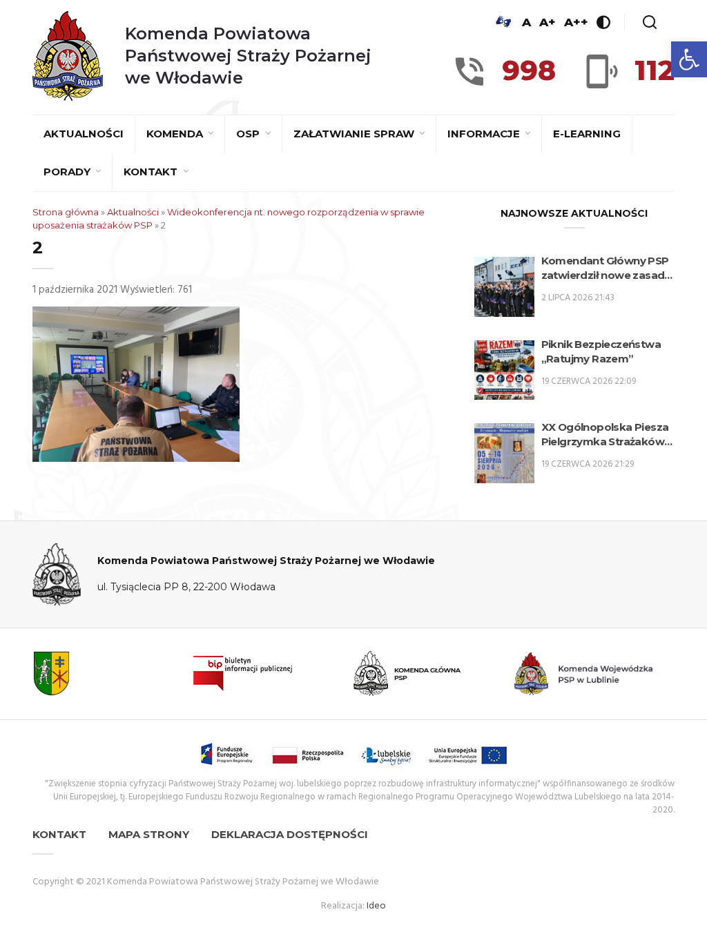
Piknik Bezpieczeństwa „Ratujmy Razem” (601, 351)
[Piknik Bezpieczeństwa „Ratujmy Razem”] (504, 370)
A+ (547, 22)
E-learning (587, 133)
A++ (576, 22)
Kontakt (152, 171)
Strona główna (65, 211)
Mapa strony (148, 834)
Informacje (485, 133)
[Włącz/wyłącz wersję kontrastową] (603, 22)
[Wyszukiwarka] (649, 22)
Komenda (176, 133)
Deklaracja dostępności (289, 834)
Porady (68, 171)
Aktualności (83, 133)
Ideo (376, 906)
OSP (249, 133)
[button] (689, 59)
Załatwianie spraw (355, 133)
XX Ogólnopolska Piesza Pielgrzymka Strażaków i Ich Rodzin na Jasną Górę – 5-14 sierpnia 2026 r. (605, 434)
